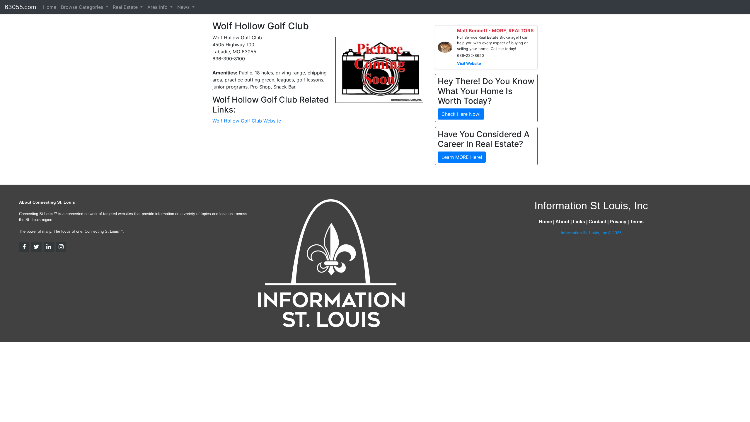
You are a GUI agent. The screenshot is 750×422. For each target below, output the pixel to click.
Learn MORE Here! (462, 157)
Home (49, 7)
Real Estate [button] (126, 7)
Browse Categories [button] (83, 7)
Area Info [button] (158, 7)
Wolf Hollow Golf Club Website (246, 121)
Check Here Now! (461, 114)
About (562, 221)
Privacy (618, 221)
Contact (597, 221)
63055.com (20, 7)
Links (579, 221)
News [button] (184, 7)
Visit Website (469, 63)
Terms (637, 221)
